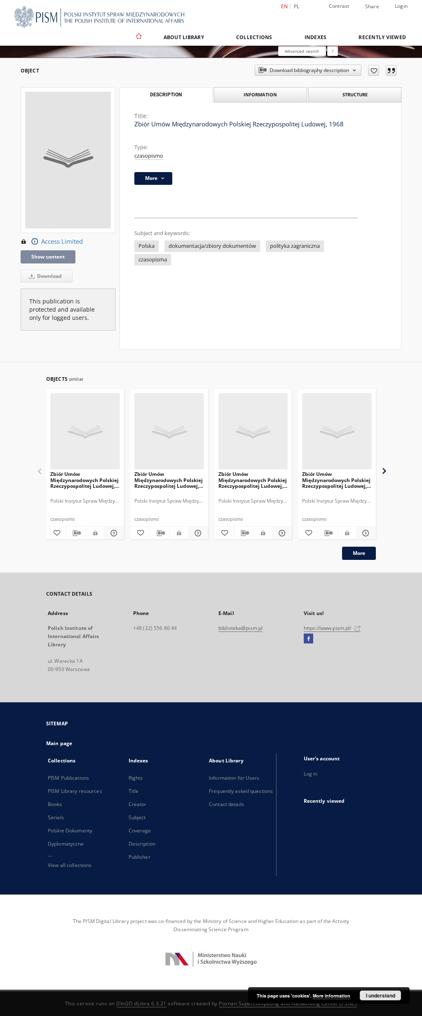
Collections (254, 37)
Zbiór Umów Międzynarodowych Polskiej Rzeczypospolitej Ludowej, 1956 (336, 480)
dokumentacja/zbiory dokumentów (212, 245)
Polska (146, 245)
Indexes (316, 37)
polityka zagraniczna (295, 245)
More (359, 553)
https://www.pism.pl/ (328, 628)
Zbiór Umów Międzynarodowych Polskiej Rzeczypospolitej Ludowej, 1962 (84, 480)
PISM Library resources (75, 791)
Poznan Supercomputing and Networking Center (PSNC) (288, 1003)
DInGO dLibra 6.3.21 (141, 1003)
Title (134, 791)
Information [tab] (260, 94)
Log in (311, 773)
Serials (56, 817)
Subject (137, 817)
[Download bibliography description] (75, 533)
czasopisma (152, 259)
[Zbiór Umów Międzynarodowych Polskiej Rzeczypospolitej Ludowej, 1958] (253, 432)
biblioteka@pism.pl (240, 628)
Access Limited (62, 241)
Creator (138, 804)
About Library (184, 37)
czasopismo (148, 155)
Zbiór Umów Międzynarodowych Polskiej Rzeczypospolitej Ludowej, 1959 (168, 480)
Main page (59, 743)
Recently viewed (382, 37)
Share (372, 6)
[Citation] (391, 70)
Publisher (139, 856)
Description (142, 843)
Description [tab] (166, 95)
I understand (380, 995)
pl (297, 6)
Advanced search (302, 51)
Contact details (226, 804)
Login (401, 5)
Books (55, 804)
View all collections (69, 865)
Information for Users (234, 777)
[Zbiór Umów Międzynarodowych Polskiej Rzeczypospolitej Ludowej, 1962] (85, 432)
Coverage (140, 830)
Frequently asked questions (241, 791)
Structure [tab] (355, 94)
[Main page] (138, 37)
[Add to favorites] (373, 70)
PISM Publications (68, 777)
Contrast (339, 5)
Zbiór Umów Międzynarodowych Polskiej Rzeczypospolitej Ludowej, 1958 (252, 480)
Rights (136, 777)
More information (331, 996)
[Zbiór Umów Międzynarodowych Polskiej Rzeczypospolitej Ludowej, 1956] (336, 432)
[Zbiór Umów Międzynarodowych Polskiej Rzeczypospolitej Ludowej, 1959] (169, 432)
